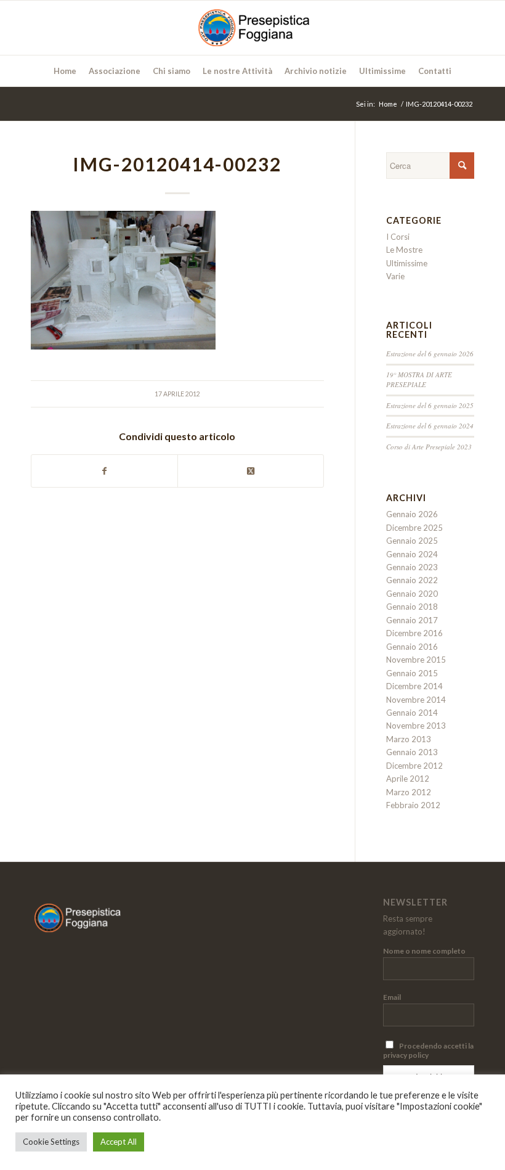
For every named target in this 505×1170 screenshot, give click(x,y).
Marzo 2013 (408, 739)
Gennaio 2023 (412, 567)
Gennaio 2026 (412, 514)
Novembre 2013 (416, 725)
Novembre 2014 (416, 700)
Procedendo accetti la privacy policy (428, 1050)
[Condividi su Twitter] (250, 471)
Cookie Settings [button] (51, 1142)
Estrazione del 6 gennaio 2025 (430, 405)
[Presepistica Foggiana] (252, 28)
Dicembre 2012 (414, 766)
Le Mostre (404, 250)
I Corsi (398, 237)
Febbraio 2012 (413, 805)
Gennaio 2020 (412, 594)
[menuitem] (65, 70)
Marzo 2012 (408, 792)
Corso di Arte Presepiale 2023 (429, 446)
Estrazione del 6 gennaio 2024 (430, 425)
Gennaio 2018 (412, 607)
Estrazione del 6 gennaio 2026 (430, 353)
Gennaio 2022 (412, 580)
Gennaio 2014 (412, 713)
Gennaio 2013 (412, 752)
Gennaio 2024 (412, 554)
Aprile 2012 (407, 778)
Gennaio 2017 (412, 620)
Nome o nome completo (424, 950)
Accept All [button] (118, 1142)
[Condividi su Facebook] (104, 471)
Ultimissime (406, 263)
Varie (395, 276)
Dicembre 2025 (414, 528)
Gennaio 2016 (412, 647)
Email (392, 997)
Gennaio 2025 (412, 541)
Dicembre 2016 (414, 633)
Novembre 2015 (416, 660)
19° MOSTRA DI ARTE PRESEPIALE (419, 380)
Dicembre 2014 (414, 686)
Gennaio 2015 (412, 673)
